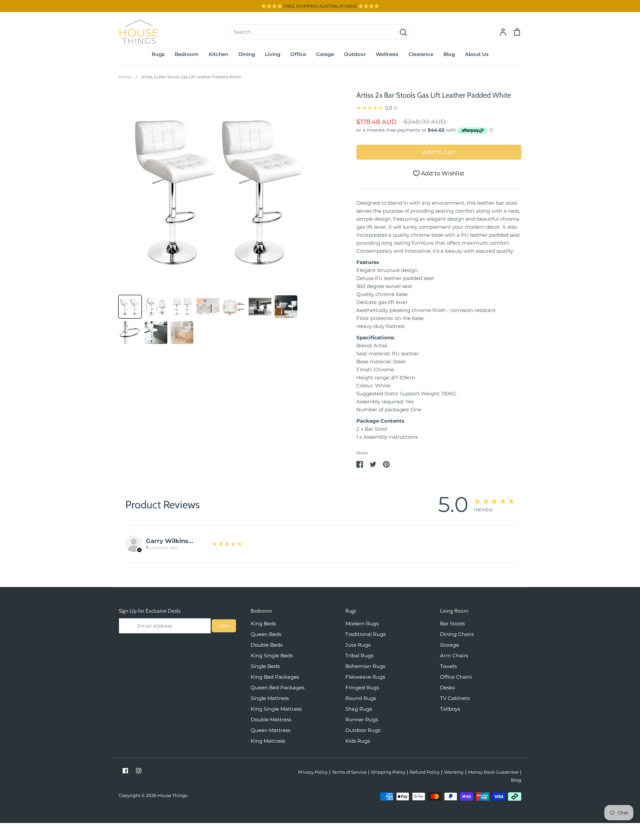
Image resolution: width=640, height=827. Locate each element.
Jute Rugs (357, 645)
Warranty (454, 772)
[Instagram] (138, 770)
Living (272, 54)
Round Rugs (360, 698)
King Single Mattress (276, 709)
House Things (172, 795)
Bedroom (187, 54)
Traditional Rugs (365, 634)
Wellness (387, 54)
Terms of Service (349, 772)
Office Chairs (456, 677)
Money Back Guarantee (493, 772)
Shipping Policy (388, 772)
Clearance (420, 54)
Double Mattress (271, 719)
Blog (449, 54)
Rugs (158, 54)
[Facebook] (125, 770)
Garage (325, 54)
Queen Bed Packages (277, 687)
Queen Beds (266, 634)
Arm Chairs (454, 655)
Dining (246, 54)
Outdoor (355, 54)
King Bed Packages (275, 677)
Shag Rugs (358, 709)
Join (224, 625)
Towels (448, 666)
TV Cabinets (455, 698)
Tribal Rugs (359, 655)
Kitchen (218, 54)
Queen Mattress (270, 730)
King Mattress (268, 741)
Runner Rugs (361, 719)
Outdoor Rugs (362, 730)
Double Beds (266, 645)
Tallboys (450, 709)
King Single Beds (272, 655)
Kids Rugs (357, 741)
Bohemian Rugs (365, 666)
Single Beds (265, 666)
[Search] (403, 32)
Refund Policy (425, 772)
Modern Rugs (362, 623)
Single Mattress (270, 698)
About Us (477, 54)
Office (298, 54)
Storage (449, 645)
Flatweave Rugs (365, 677)
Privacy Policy (313, 772)
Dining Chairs (457, 634)
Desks (447, 687)
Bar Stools (452, 623)
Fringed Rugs (362, 687)
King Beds (263, 623)
